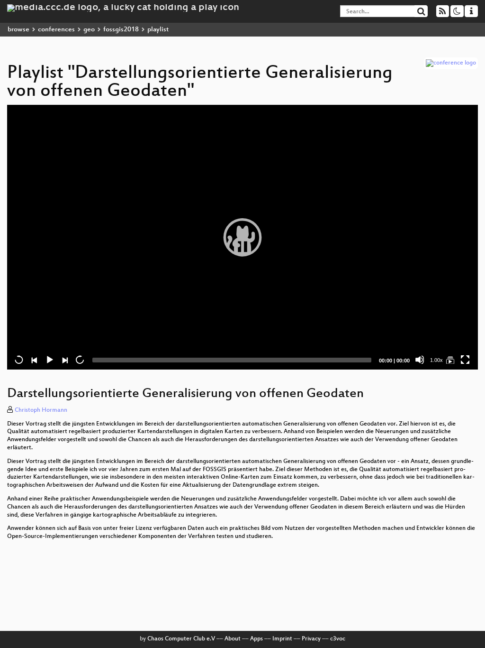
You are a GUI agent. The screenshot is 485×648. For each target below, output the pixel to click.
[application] (242, 237)
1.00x (436, 360)
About (233, 639)
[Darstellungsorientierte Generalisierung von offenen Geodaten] (450, 359)
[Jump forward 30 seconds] (79, 359)
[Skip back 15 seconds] (19, 359)
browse (18, 30)
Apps (256, 639)
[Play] (242, 237)
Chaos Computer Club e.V (181, 639)
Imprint (282, 639)
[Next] (64, 359)
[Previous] (34, 359)
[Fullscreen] (465, 359)
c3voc (337, 639)
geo (89, 30)
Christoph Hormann (41, 410)
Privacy (311, 639)
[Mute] (419, 359)
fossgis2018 (121, 30)
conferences (56, 30)
